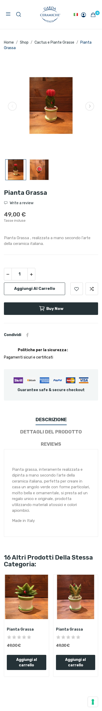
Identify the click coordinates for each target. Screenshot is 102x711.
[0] (93, 14)
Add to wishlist (76, 289)
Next (89, 106)
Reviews (51, 444)
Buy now (55, 308)
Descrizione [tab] (51, 419)
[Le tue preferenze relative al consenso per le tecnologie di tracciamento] (93, 702)
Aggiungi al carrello (34, 288)
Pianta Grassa (20, 629)
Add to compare (92, 289)
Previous (12, 106)
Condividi (27, 335)
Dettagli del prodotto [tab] (51, 432)
